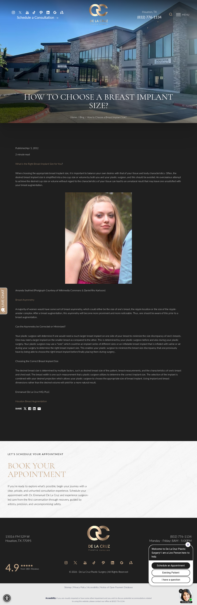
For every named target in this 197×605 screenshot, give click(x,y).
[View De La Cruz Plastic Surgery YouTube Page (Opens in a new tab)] (27, 12)
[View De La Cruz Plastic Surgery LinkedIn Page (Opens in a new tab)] (48, 12)
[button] (178, 14)
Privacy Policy (79, 587)
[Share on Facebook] (29, 408)
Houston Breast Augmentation (31, 401)
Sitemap (68, 587)
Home (73, 117)
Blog (82, 117)
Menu (185, 14)
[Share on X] (25, 408)
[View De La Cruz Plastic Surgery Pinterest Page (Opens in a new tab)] (41, 12)
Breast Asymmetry (24, 299)
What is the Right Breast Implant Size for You (38, 163)
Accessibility (92, 587)
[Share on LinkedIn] (34, 408)
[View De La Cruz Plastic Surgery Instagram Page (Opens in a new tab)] (13, 12)
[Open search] (171, 14)
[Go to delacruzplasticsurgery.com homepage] (98, 14)
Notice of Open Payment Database (116, 587)
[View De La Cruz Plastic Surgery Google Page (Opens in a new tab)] (54, 12)
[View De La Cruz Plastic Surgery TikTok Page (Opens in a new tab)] (34, 12)
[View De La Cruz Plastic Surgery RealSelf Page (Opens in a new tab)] (61, 12)
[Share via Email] (39, 408)
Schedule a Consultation (36, 17)
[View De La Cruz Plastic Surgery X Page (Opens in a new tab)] (20, 12)
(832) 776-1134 (149, 17)
